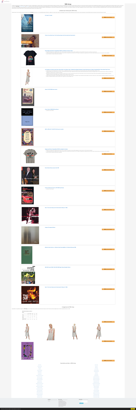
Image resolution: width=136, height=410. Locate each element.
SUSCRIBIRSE (81, 403)
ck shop (28, 6)
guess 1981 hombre (22, 6)
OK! (132, 408)
